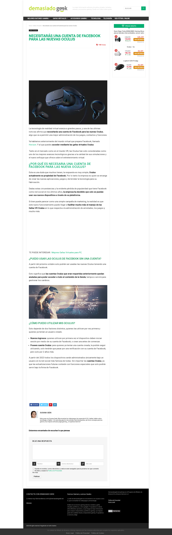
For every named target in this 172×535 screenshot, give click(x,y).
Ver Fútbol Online (122, 18)
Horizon (32, 144)
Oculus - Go (131, 47)
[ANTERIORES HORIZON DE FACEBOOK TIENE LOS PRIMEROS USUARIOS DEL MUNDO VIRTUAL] (2, 530)
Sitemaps (29, 503)
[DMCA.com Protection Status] (114, 511)
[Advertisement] (68, 63)
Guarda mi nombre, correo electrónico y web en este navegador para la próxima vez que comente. (67, 469)
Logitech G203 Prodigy (130, 61)
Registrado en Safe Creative (48, 525)
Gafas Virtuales (59, 18)
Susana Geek (45, 413)
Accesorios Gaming (79, 18)
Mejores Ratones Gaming (38, 18)
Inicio (30, 25)
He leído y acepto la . (48, 471)
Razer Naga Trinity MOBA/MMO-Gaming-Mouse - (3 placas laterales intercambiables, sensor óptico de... (131, 32)
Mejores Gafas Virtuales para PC (67, 252)
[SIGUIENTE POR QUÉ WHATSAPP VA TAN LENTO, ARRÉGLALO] (170, 530)
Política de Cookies (97, 533)
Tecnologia (96, 18)
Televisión (107, 18)
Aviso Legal (111, 502)
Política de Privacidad (55, 471)
